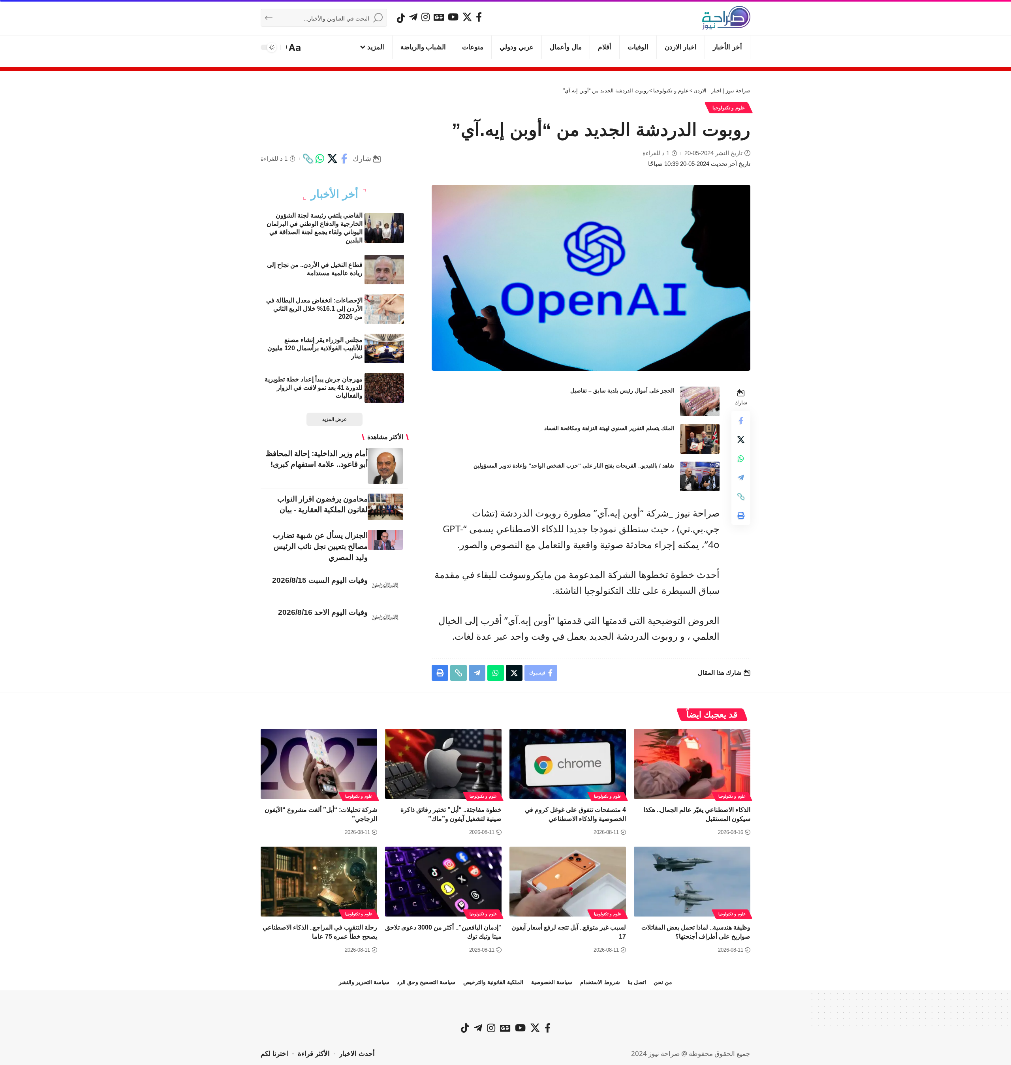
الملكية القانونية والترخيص (493, 982)
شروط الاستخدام (600, 982)
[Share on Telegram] (740, 477)
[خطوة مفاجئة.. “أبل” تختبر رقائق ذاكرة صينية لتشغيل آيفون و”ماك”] (443, 764)
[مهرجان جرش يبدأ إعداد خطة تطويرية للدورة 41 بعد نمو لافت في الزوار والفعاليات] (384, 388)
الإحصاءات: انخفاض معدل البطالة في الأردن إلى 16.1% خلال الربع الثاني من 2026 (314, 308)
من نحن (663, 982)
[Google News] (439, 17)
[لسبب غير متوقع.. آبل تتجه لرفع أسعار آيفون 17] (567, 882)
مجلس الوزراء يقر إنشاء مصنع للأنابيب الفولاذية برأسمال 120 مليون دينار (315, 348)
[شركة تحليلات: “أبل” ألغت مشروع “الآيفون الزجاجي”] (319, 764)
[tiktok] (401, 18)
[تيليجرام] (413, 17)
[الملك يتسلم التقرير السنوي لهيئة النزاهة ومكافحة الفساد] (700, 439)
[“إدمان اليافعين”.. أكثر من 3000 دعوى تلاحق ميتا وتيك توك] (443, 882)
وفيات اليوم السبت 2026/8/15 (320, 580)
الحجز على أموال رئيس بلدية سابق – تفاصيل (622, 390)
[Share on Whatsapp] (319, 158)
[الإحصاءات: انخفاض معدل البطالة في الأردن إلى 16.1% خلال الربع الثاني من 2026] (384, 309)
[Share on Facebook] (344, 158)
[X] (467, 17)
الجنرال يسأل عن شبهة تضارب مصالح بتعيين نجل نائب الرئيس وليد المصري (320, 546)
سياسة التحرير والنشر (364, 982)
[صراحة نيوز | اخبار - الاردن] (726, 18)
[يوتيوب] (453, 17)
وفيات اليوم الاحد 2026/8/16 (323, 612)
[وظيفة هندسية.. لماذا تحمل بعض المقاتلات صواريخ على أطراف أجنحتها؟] (692, 882)
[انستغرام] (425, 17)
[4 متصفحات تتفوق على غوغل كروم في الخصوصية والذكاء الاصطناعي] (567, 764)
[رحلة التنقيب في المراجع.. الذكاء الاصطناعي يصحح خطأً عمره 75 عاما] (319, 882)
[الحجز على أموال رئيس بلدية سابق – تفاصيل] (700, 401)
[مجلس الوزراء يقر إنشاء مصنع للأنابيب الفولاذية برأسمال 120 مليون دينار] (384, 348)
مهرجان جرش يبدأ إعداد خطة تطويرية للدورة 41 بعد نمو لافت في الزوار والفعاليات (314, 387)
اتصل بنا (637, 982)
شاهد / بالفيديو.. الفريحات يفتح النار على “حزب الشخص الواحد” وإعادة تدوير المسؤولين (574, 465)
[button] (294, 47)
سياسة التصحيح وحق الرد (426, 982)
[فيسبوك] (479, 17)
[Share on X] (332, 158)
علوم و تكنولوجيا (728, 107)
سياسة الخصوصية (551, 982)
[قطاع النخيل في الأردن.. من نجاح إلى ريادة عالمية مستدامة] (384, 269)
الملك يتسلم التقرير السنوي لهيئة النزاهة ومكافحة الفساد (609, 428)
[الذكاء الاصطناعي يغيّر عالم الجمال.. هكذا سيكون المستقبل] (692, 764)
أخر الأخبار (334, 194)
